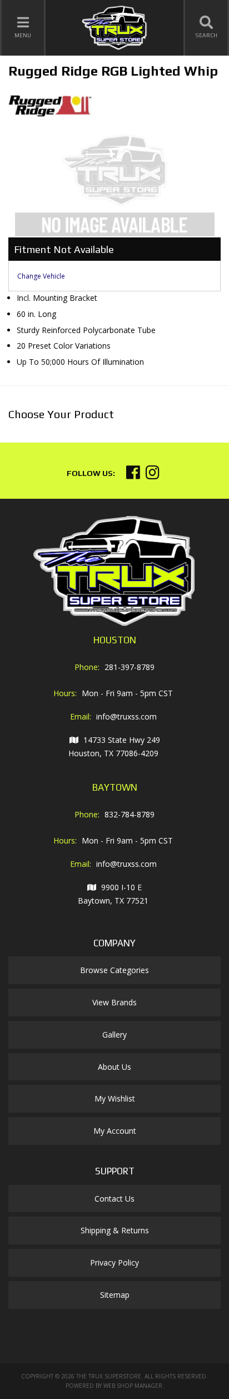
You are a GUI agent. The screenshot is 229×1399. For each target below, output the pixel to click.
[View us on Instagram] (153, 475)
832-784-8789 (129, 814)
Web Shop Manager (132, 1386)
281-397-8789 (129, 667)
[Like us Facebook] (133, 475)
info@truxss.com (126, 716)
